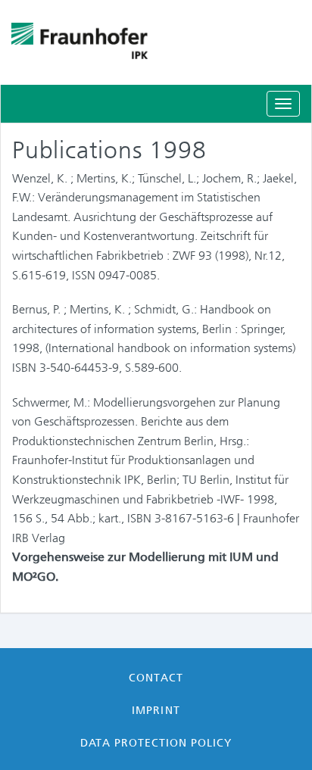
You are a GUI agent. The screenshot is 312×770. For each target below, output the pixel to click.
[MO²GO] (156, 42)
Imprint (155, 710)
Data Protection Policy (156, 743)
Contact (156, 678)
